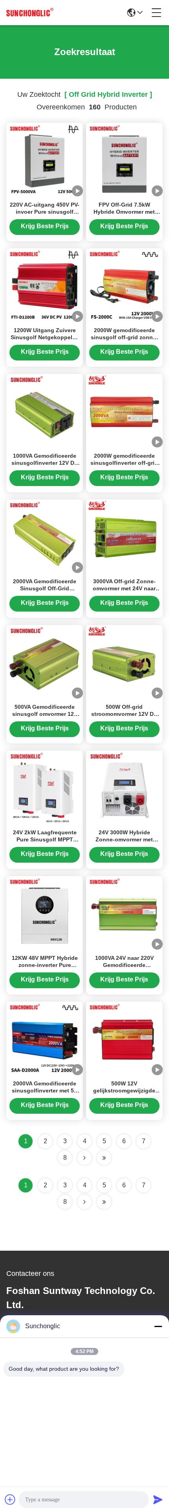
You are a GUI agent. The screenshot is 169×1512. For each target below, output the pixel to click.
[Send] (158, 1499)
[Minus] (158, 1326)
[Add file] (10, 1499)
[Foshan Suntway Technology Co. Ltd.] (29, 13)
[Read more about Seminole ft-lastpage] (104, 1202)
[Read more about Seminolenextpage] (84, 1202)
